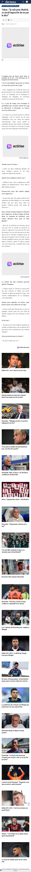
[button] (3, 2)
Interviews (11, 6)
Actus (4, 6)
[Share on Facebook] (6, 20)
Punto (3, 24)
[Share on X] (8, 20)
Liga (17, 6)
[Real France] (11, 2)
